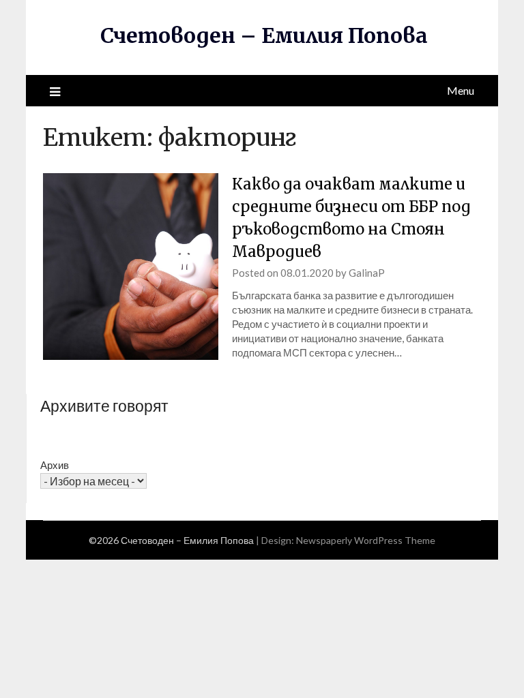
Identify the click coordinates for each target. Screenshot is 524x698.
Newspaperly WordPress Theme (365, 540)
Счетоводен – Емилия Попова (264, 35)
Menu (460, 90)
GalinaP (367, 273)
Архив (54, 465)
